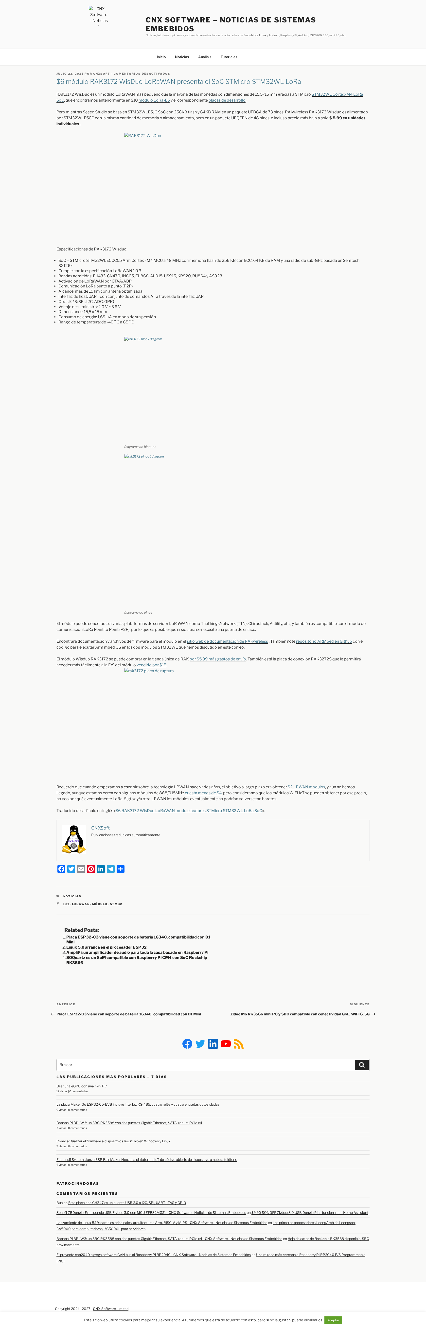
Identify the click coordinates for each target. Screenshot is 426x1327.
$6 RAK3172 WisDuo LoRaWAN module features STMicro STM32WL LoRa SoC (189, 810)
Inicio (161, 57)
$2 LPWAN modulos (306, 787)
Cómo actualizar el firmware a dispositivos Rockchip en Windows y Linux (113, 1141)
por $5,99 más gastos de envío (218, 659)
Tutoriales (229, 57)
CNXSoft (101, 73)
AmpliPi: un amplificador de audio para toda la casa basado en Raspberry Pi (137, 952)
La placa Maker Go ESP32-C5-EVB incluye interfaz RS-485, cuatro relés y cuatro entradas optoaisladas (137, 1104)
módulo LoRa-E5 (154, 100)
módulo (100, 904)
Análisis (204, 57)
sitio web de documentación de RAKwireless (227, 641)
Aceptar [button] (333, 1320)
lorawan (81, 904)
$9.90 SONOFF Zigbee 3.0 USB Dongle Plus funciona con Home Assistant (309, 1212)
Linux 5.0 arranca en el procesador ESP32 (106, 947)
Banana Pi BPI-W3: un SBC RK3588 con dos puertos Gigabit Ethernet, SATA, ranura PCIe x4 (129, 1123)
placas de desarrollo (227, 100)
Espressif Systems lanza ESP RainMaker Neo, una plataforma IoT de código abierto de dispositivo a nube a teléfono (146, 1159)
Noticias (182, 57)
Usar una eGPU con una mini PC (81, 1086)
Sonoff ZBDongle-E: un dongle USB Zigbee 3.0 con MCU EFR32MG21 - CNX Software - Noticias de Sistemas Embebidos (151, 1212)
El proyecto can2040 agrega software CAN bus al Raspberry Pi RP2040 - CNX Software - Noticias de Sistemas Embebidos (153, 1255)
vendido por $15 (151, 665)
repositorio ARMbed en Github (324, 641)
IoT (66, 904)
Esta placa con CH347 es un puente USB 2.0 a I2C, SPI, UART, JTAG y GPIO (127, 1203)
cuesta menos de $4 (203, 793)
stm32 (116, 904)
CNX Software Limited (110, 1309)
